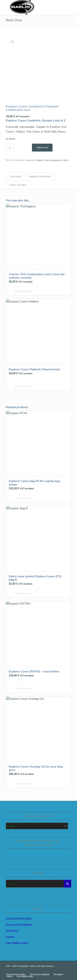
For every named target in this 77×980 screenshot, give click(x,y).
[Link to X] (68, 970)
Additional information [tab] (40, 176)
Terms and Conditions (19, 924)
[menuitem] (16, 974)
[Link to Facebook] (63, 970)
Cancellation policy (17, 942)
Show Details (23, 291)
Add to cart (42, 147)
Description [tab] (15, 176)
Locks (65, 160)
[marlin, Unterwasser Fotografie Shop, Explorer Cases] (32, 7)
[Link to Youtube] (57, 970)
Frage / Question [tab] (18, 185)
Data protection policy (19, 918)
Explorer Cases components (49, 160)
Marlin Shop (14, 20)
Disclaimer (12, 930)
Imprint (10, 936)
